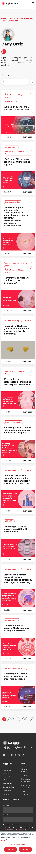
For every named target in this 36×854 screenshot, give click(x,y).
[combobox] (15, 82)
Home (3, 18)
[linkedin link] (3, 51)
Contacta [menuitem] (6, 794)
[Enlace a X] (19, 755)
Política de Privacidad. (16, 830)
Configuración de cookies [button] (18, 844)
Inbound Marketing (12, 147)
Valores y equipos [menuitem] (8, 783)
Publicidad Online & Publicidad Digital (16, 264)
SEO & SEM (9, 521)
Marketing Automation (13, 422)
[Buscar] (32, 82)
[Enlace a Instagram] (8, 755)
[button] (33, 3)
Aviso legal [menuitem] (24, 775)
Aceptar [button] (10, 849)
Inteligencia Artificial (12, 202)
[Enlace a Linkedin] (11, 755)
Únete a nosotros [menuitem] (8, 787)
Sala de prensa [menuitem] (7, 791)
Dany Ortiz (27, 137)
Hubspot (26, 321)
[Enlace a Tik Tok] (23, 755)
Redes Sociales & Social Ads (15, 668)
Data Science (10, 102)
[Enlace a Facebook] (15, 755)
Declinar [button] (25, 849)
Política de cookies (26, 793)
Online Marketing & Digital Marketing (14, 96)
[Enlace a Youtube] (4, 755)
